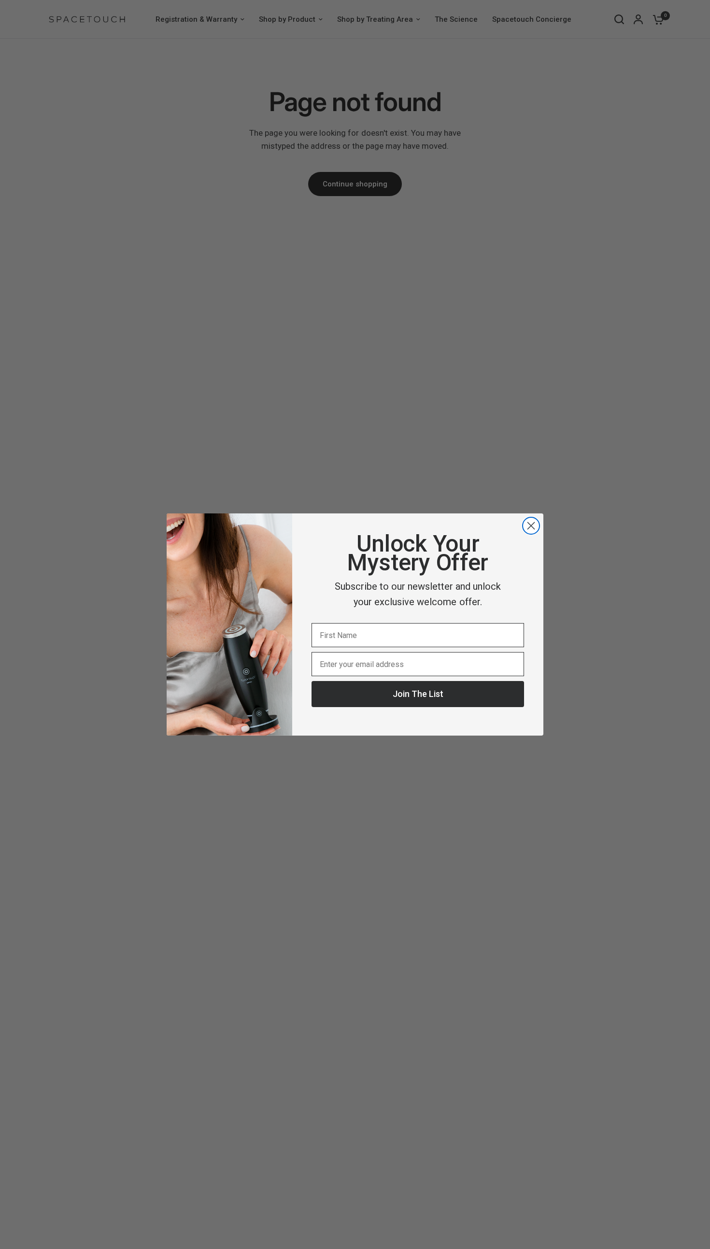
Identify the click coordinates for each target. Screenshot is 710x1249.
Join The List (418, 694)
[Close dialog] (531, 525)
